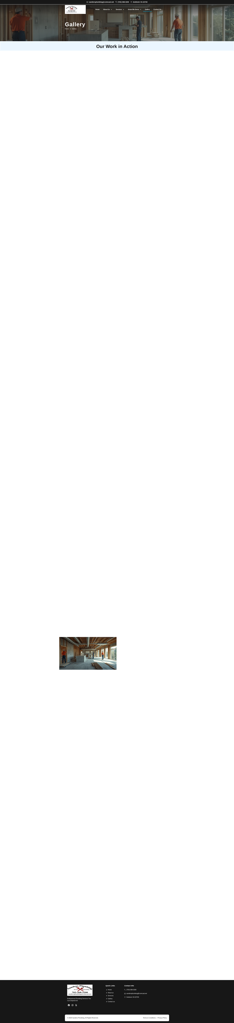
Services (119, 9)
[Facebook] (68, 1005)
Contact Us (157, 9)
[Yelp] (76, 1005)
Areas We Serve (133, 9)
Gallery (147, 9)
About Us (106, 9)
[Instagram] (72, 1005)
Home (97, 9)
